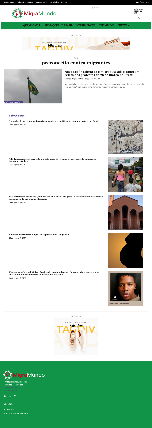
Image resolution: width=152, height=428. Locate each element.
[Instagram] (5, 396)
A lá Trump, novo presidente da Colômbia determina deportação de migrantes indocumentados (52, 160)
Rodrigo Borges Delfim (74, 79)
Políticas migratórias (13, 102)
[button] (139, 17)
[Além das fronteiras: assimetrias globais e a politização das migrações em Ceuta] (125, 137)
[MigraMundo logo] (33, 13)
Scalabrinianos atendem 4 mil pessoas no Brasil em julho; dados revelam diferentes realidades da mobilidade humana (56, 197)
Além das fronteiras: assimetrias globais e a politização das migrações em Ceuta (54, 121)
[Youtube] (15, 396)
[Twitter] (10, 396)
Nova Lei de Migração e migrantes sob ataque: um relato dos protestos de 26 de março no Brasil (102, 73)
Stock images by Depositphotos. (12, 389)
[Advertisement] (96, 13)
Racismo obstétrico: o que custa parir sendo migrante (39, 234)
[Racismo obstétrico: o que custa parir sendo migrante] (125, 250)
